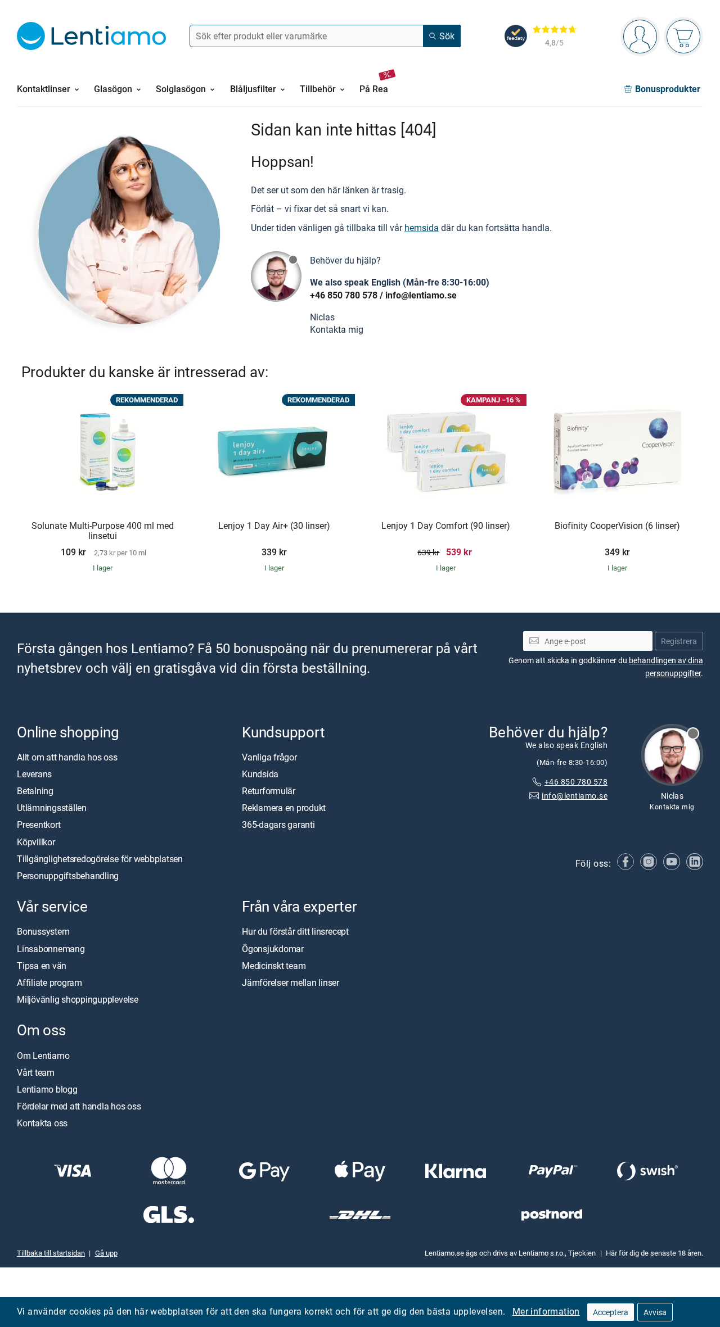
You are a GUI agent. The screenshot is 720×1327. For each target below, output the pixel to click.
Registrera (679, 641)
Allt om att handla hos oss (67, 757)
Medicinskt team (273, 965)
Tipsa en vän (41, 965)
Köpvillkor (36, 842)
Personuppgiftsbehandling (68, 875)
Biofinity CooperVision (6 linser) (617, 526)
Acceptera (610, 1312)
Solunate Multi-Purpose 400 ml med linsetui (103, 531)
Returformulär (268, 791)
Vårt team (36, 1072)
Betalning (35, 791)
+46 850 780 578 (343, 295)
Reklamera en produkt (284, 807)
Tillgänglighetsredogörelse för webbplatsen (100, 859)
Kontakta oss (42, 1123)
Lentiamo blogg (47, 1089)
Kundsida (260, 774)
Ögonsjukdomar (273, 949)
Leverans (34, 774)
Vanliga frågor (269, 757)
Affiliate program (49, 982)
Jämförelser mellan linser (290, 982)
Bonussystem (43, 931)
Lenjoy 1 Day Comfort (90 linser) (445, 526)
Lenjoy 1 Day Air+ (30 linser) (274, 526)
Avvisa (655, 1312)
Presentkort (38, 825)
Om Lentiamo (43, 1055)
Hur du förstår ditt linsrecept (295, 931)
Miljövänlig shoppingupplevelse (77, 999)
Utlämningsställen (52, 807)
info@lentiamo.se (421, 295)
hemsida (421, 227)
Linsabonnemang (51, 949)
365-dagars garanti (278, 825)
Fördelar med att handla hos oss (79, 1106)
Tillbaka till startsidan (51, 1253)
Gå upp (106, 1253)
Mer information (546, 1311)
